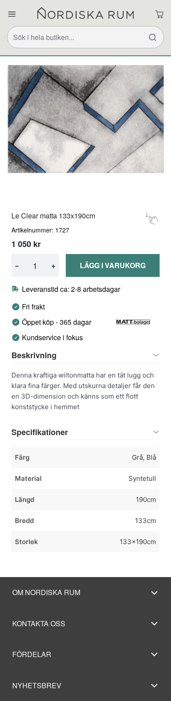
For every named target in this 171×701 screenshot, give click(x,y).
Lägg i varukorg (113, 265)
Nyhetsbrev (36, 685)
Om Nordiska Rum (46, 592)
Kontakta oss (38, 623)
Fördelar (31, 654)
